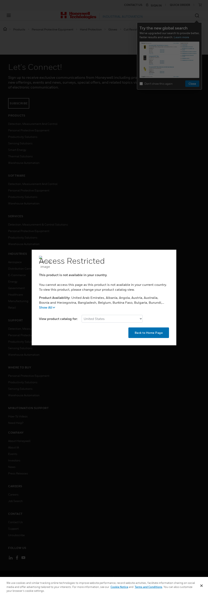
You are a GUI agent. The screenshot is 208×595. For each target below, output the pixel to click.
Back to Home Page (149, 332)
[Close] (201, 585)
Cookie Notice (119, 587)
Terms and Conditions (148, 587)
